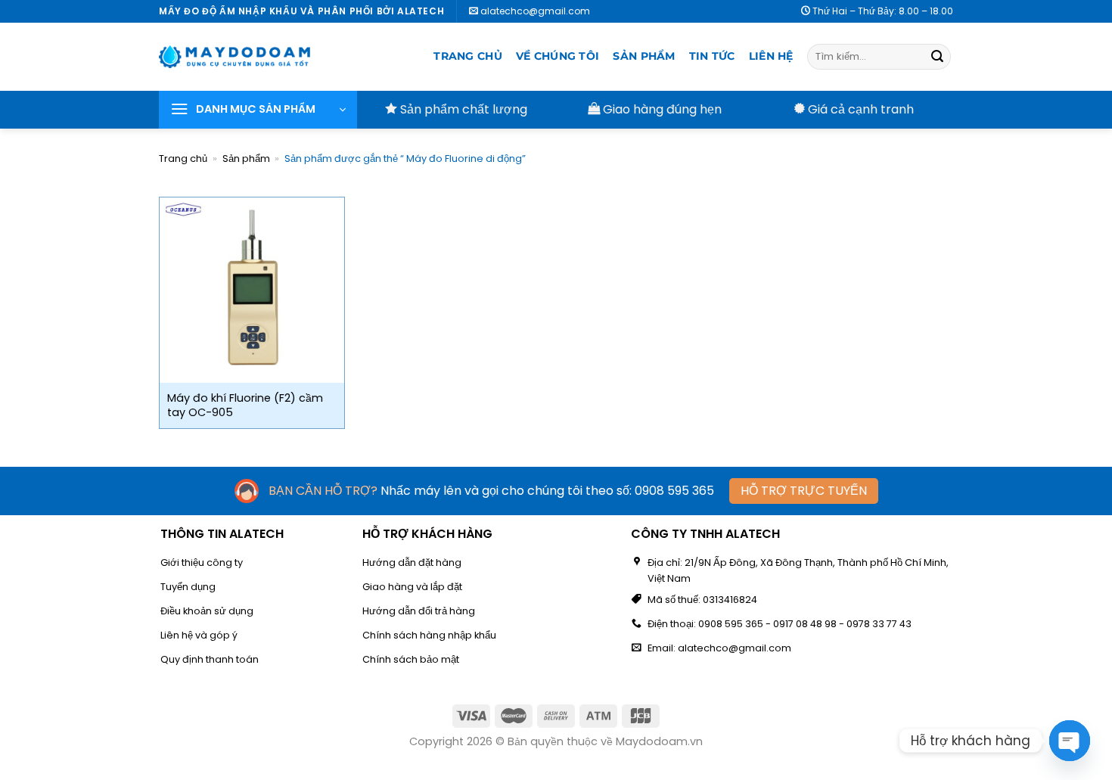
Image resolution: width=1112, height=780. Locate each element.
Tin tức (712, 56)
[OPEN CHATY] (1069, 740)
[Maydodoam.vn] (234, 56)
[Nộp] (937, 57)
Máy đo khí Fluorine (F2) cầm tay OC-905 (245, 405)
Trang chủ (467, 56)
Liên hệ (771, 56)
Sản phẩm (644, 56)
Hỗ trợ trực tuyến (804, 490)
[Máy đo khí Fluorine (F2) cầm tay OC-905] (252, 290)
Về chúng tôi (557, 56)
